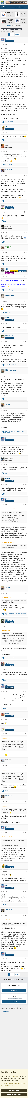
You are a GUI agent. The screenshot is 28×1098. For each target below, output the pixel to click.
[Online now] (3, 208)
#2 (26, 133)
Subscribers (9, 25)
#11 (26, 341)
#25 (26, 802)
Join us (15, 990)
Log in (15, 1001)
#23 (26, 733)
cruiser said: (5, 597)
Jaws (3, 31)
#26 (26, 832)
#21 (26, 691)
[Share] (24, 45)
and (8, 121)
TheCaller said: (6, 837)
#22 (26, 719)
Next (16, 34)
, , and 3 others (14, 431)
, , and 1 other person (15, 614)
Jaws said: (5, 630)
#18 (26, 593)
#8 (26, 277)
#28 (26, 891)
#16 (26, 484)
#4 (26, 175)
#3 (26, 151)
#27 (26, 871)
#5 (26, 212)
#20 (26, 669)
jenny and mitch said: (8, 509)
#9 (26, 301)
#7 (26, 252)
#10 (26, 323)
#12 (26, 376)
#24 (26, 765)
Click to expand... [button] (14, 522)
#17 (26, 504)
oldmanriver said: (7, 542)
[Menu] (4, 7)
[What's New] (26, 7)
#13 (26, 410)
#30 (26, 959)
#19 (26, 626)
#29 (26, 915)
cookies (15, 1076)
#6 (26, 232)
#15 (26, 464)
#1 (26, 44)
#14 (26, 444)
